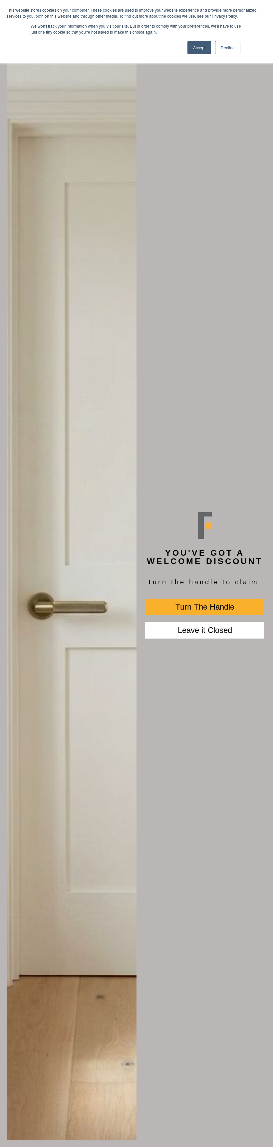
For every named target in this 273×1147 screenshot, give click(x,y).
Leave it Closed (205, 630)
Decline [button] (228, 47)
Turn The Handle (204, 606)
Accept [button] (199, 47)
